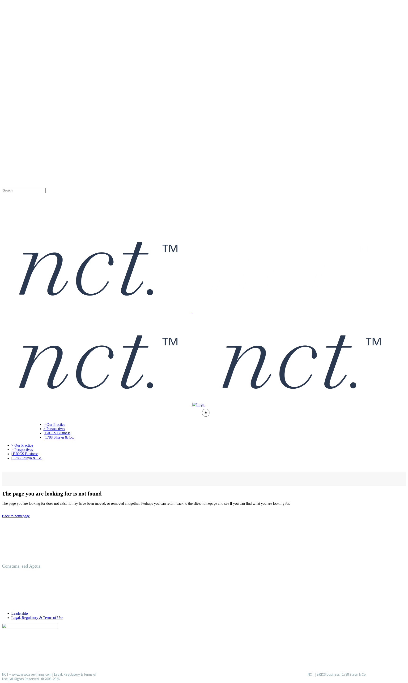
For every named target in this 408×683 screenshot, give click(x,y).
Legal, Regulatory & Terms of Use (37, 618)
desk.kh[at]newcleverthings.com (39, 181)
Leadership (19, 613)
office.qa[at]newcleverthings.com (40, 134)
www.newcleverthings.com (31, 674)
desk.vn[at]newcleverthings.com (39, 162)
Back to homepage (16, 516)
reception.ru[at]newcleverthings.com (42, 105)
